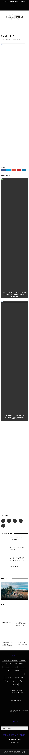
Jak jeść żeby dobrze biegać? (21, 643)
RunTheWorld (6, 39)
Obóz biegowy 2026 (14, 597)
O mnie (5, 1)
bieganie (23, 660)
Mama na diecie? (7, 622)
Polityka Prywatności (19, 752)
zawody (23, 667)
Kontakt (14, 4)
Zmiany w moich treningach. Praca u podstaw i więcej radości (14, 294)
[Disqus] (14, 449)
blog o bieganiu (19, 663)
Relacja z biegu (19, 677)
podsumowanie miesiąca (10, 660)
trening (9, 670)
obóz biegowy (18, 670)
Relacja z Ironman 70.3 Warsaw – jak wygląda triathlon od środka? (17, 558)
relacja (15, 667)
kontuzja (9, 677)
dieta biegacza (20, 674)
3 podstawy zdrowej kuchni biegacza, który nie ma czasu (21, 625)
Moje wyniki (14, 1)
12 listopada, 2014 (17, 39)
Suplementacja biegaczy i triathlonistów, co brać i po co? (7, 645)
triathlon (7, 667)
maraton (8, 663)
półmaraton (9, 674)
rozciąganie (21, 681)
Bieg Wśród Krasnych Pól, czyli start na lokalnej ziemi (14, 417)
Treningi (23, 1)
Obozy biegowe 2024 (16, 567)
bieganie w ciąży (9, 681)
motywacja (15, 684)
